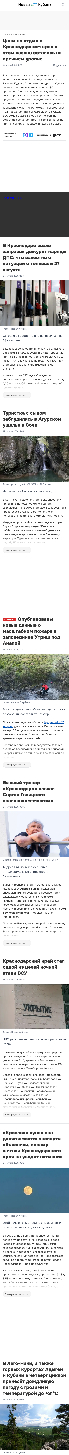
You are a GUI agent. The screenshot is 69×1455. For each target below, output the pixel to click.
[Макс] (25, 135)
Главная (7, 34)
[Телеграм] (31, 135)
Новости (20, 34)
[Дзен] (58, 135)
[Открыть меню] (6, 4)
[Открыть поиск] (63, 5)
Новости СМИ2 (12, 198)
